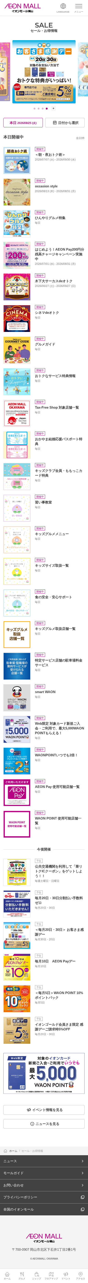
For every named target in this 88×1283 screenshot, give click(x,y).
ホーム (13, 1151)
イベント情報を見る (47, 1110)
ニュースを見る (47, 1124)
